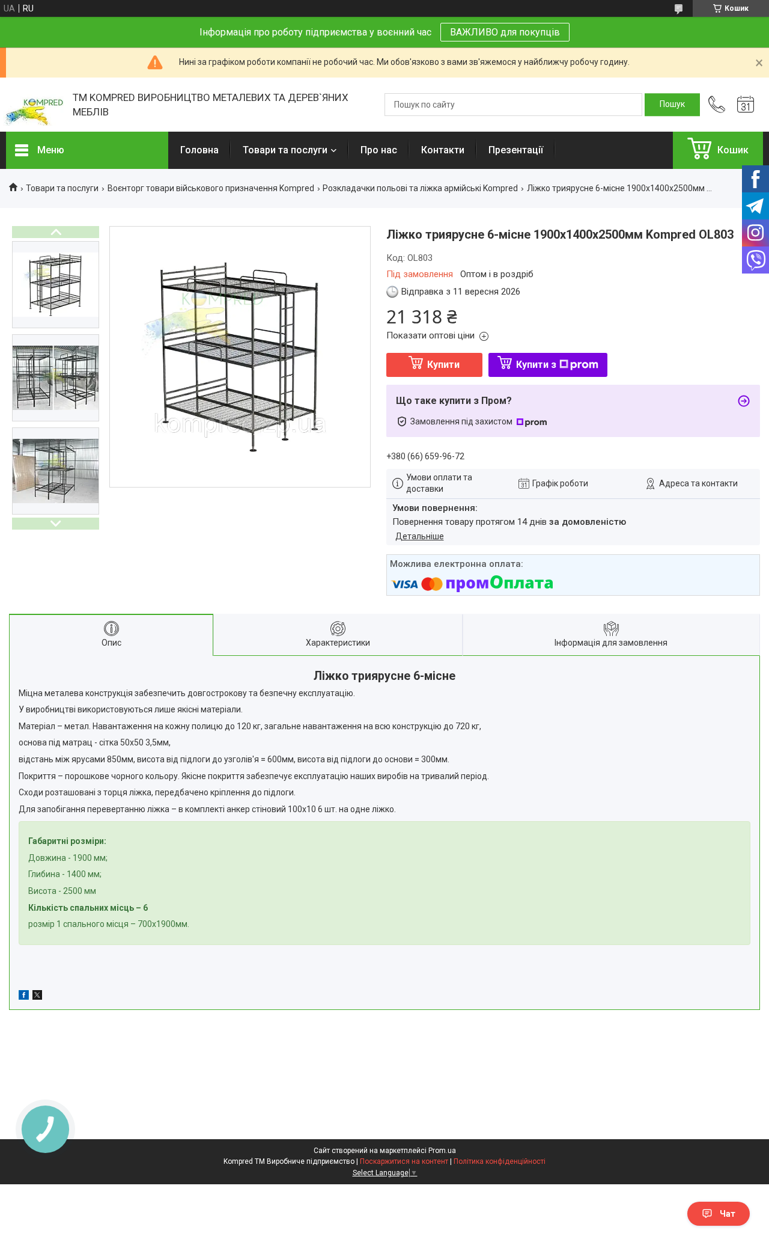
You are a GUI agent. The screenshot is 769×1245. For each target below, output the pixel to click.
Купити (443, 364)
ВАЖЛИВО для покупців (505, 32)
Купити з (536, 364)
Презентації (515, 150)
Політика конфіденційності (500, 1161)
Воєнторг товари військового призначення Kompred (211, 188)
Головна (199, 150)
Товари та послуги (285, 150)
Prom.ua (442, 1150)
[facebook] (24, 997)
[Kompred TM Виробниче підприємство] (33, 105)
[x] (37, 997)
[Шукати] (672, 104)
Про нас (378, 150)
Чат (727, 1214)
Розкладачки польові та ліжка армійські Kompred (420, 188)
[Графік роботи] (745, 105)
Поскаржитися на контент (404, 1161)
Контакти (442, 150)
